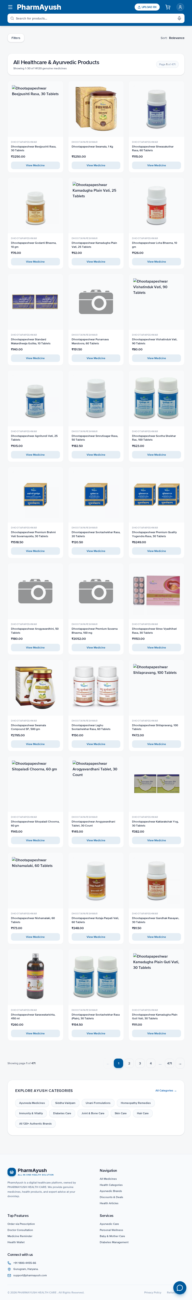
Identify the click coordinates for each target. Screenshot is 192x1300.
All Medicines (108, 1178)
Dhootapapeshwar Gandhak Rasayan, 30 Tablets (155, 920)
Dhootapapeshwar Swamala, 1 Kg (92, 146)
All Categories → (166, 1090)
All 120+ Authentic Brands (35, 1123)
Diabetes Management (114, 1242)
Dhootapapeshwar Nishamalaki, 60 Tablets (33, 920)
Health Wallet (16, 1242)
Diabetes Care (62, 1113)
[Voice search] (181, 18)
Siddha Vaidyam (65, 1103)
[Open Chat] (179, 1287)
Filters (15, 38)
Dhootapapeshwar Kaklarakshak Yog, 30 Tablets (155, 823)
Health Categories (111, 1185)
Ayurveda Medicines (32, 1103)
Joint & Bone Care (92, 1113)
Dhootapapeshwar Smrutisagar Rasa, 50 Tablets (95, 438)
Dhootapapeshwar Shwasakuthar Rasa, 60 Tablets (153, 148)
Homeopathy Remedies (136, 1103)
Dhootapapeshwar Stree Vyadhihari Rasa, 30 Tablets (154, 630)
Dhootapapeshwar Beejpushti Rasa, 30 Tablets (33, 148)
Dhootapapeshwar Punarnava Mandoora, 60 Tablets (90, 341)
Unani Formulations (98, 1103)
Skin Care (121, 1113)
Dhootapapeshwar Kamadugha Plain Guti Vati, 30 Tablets (154, 1016)
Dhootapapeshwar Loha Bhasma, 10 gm (154, 244)
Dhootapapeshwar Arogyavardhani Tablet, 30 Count (93, 823)
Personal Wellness (111, 1230)
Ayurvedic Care (109, 1224)
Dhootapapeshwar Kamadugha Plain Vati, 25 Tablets (94, 244)
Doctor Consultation (20, 1230)
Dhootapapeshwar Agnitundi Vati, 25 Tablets (34, 438)
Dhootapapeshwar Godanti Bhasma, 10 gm (33, 244)
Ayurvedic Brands (111, 1191)
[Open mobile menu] (10, 7)
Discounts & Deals (111, 1197)
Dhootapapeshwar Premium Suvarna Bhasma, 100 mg (95, 630)
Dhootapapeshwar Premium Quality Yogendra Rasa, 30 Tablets (154, 534)
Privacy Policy (152, 1292)
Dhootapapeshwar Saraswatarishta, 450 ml (33, 1016)
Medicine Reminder (19, 1236)
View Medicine (35, 165)
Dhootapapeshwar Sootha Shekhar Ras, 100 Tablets (154, 438)
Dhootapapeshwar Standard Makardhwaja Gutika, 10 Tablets (31, 341)
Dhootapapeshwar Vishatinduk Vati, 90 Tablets (154, 341)
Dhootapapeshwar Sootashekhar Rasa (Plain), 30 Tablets (96, 1016)
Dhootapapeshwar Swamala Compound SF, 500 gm (28, 727)
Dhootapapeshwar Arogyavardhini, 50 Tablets (35, 630)
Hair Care (143, 1113)
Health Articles (109, 1203)
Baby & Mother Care (112, 1236)
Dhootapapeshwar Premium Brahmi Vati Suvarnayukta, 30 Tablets (33, 534)
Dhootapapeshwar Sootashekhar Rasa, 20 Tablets (96, 534)
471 (169, 1063)
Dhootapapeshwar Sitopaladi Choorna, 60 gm (35, 823)
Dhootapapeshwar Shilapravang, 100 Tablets (155, 727)
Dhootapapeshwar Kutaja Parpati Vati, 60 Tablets (95, 920)
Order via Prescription (21, 1224)
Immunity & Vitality (31, 1113)
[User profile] (180, 7)
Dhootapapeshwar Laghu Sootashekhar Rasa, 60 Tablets (91, 727)
